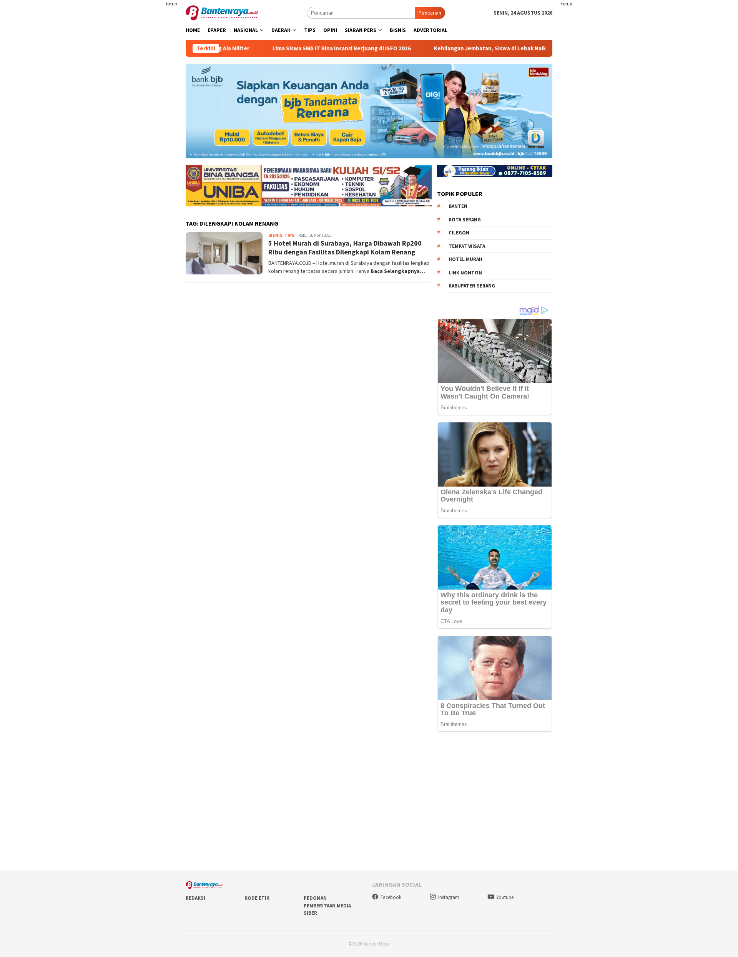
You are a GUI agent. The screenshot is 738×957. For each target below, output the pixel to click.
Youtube (505, 897)
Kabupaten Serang (472, 285)
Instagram (448, 897)
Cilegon (459, 232)
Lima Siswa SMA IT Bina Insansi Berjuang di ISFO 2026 (308, 48)
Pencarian (430, 12)
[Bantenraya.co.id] (222, 12)
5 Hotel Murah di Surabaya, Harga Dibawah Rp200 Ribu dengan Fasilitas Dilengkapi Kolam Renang (345, 247)
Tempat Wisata (467, 246)
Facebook (391, 897)
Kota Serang (465, 219)
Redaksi (195, 898)
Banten (458, 206)
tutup (171, 4)
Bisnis (275, 235)
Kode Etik (256, 898)
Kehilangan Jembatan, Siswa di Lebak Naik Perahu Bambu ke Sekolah (492, 48)
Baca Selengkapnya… (398, 270)
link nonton (465, 272)
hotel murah (465, 259)
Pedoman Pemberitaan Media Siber (327, 905)
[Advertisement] (140, 153)
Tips (289, 235)
